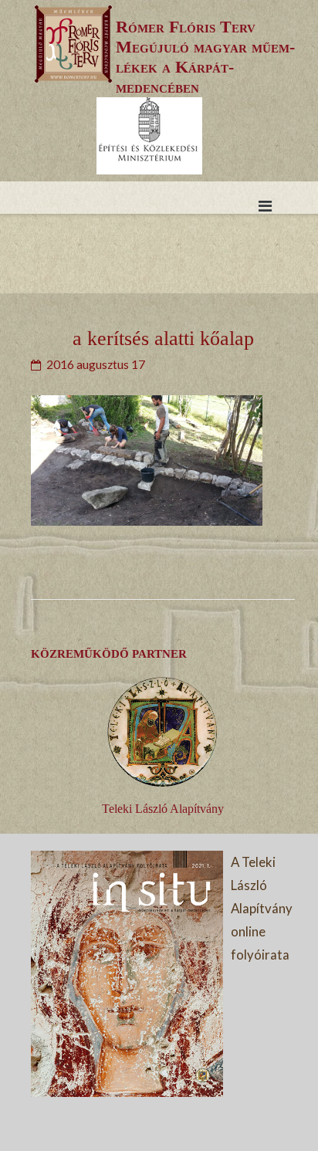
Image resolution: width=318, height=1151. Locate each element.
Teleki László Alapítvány (163, 808)
